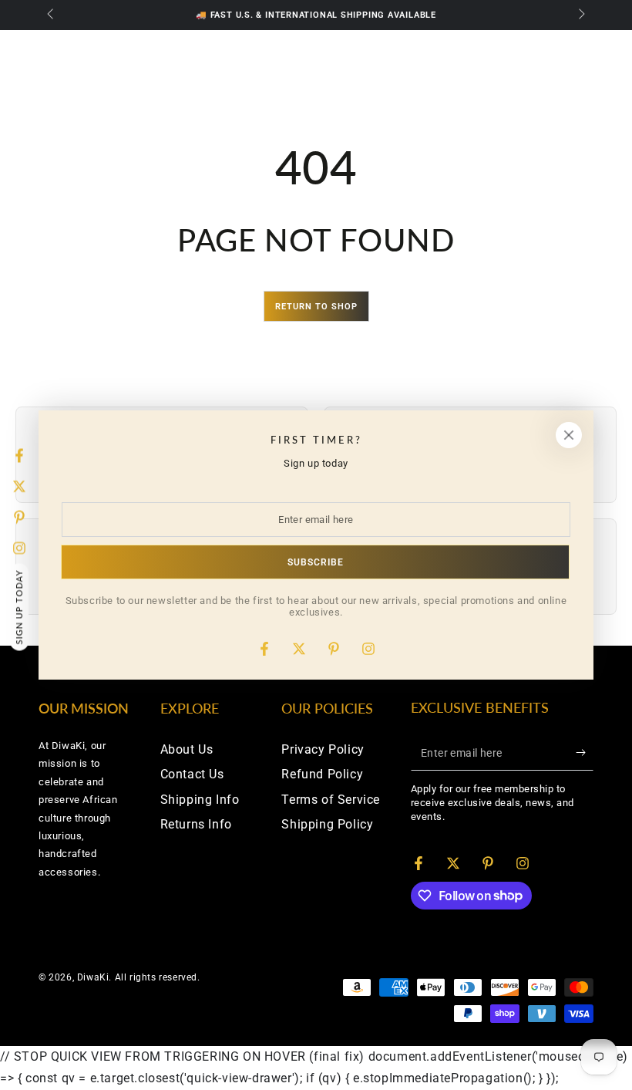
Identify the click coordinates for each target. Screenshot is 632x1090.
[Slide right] (580, 15)
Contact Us (192, 774)
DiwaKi (93, 977)
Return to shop (316, 307)
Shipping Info (200, 799)
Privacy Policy (322, 749)
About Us (186, 749)
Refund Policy (322, 774)
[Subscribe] (584, 753)
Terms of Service (330, 799)
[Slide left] (52, 15)
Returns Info (196, 824)
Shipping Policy (327, 824)
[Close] (569, 435)
